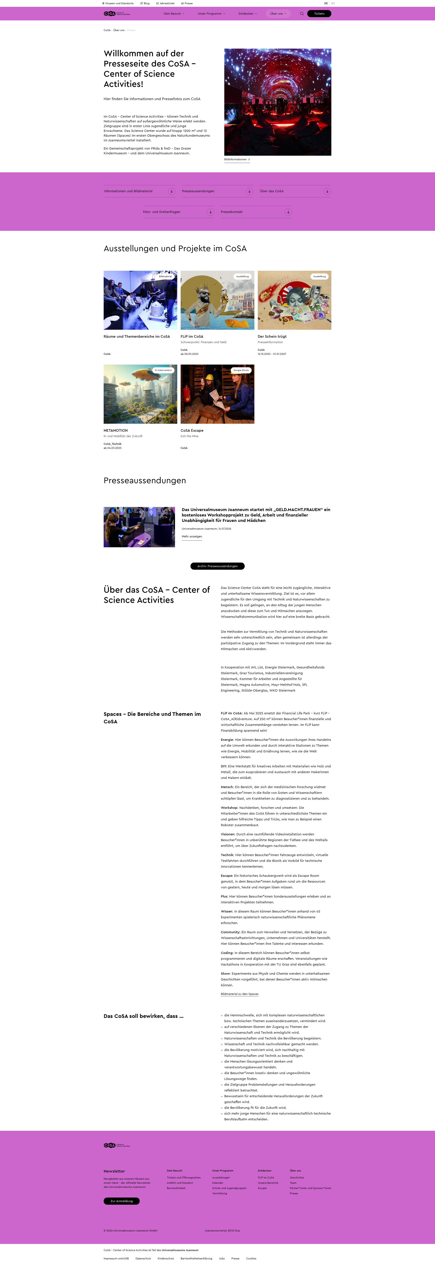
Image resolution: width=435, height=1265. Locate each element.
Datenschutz (143, 1258)
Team (293, 1183)
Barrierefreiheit (176, 1188)
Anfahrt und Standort (180, 1183)
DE (326, 3)
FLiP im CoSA (266, 1177)
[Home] (117, 13)
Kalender (217, 1183)
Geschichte (297, 1177)
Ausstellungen (221, 1177)
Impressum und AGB (116, 1258)
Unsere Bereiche (268, 1183)
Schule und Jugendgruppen (229, 1188)
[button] (174, 13)
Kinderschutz (166, 1258)
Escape (262, 1188)
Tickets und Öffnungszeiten (184, 1177)
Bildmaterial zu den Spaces (239, 993)
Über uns (118, 30)
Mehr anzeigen (192, 536)
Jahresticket (167, 3)
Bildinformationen (235, 159)
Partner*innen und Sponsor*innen (310, 1188)
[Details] (139, 527)
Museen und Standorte (120, 3)
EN (333, 3)
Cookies (251, 1258)
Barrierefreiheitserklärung (196, 1258)
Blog (147, 3)
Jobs (222, 1258)
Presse (189, 3)
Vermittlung (219, 1193)
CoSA (107, 30)
